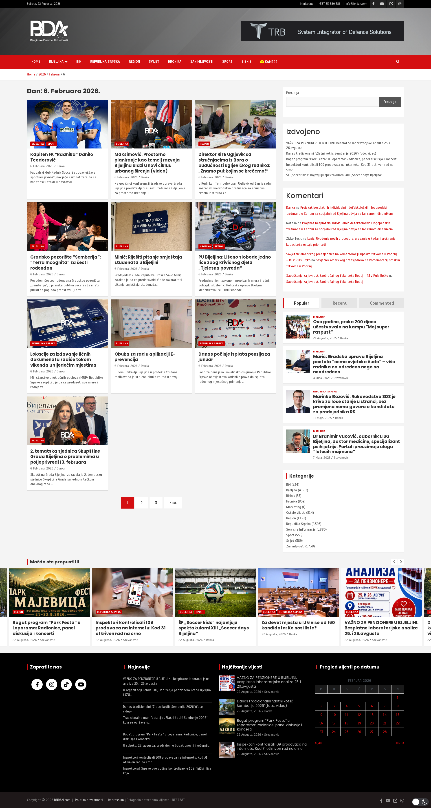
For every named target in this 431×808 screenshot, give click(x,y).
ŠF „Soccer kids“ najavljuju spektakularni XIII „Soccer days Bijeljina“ (334, 175)
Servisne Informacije (301, 529)
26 (359, 732)
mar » (400, 743)
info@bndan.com (356, 4)
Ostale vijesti (295, 513)
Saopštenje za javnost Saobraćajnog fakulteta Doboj (324, 282)
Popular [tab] (301, 303)
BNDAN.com (62, 800)
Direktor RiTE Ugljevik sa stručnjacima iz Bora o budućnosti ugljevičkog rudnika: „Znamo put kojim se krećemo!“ (234, 162)
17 (334, 723)
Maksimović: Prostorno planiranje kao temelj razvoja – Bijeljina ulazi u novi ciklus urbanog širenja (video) (149, 162)
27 (372, 732)
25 (346, 732)
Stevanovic (341, 378)
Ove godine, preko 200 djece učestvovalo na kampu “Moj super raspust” (351, 327)
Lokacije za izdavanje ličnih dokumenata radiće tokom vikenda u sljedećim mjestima (63, 359)
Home (35, 62)
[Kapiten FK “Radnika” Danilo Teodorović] (67, 124)
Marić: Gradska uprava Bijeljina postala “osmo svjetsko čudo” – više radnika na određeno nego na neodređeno (354, 364)
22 (398, 723)
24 (334, 732)
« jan (318, 743)
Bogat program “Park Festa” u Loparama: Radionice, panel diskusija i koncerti (341, 159)
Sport (227, 62)
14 (385, 715)
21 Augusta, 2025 (325, 338)
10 (334, 715)
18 (346, 723)
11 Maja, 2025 (322, 418)
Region (134, 62)
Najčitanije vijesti (242, 667)
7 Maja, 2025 (321, 458)
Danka (61, 166)
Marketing (306, 4)
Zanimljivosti (201, 62)
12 (359, 715)
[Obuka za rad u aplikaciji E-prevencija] (151, 323)
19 (359, 723)
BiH (78, 62)
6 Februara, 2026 (41, 166)
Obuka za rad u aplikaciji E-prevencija (144, 357)
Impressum (116, 800)
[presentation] (394, 562)
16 (321, 723)
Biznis (246, 62)
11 (346, 715)
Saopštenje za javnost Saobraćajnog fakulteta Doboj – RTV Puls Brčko (337, 276)
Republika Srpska (105, 62)
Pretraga (292, 93)
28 (385, 732)
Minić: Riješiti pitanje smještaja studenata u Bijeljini (148, 260)
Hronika (174, 62)
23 (321, 732)
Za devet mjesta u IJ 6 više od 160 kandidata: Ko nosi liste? (298, 625)
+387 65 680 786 (330, 4)
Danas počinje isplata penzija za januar (234, 357)
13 (372, 715)
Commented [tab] (382, 303)
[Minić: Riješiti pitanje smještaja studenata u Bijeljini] (151, 226)
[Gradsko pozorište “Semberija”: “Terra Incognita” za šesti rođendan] (67, 226)
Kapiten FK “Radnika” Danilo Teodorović (61, 157)
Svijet (154, 62)
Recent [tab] (339, 303)
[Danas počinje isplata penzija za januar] (235, 323)
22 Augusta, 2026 (25, 640)
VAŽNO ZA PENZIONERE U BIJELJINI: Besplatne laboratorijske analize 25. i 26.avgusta (381, 628)
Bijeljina (56, 62)
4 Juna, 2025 (321, 378)
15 (397, 715)
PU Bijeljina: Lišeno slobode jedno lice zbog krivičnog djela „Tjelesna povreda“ (234, 262)
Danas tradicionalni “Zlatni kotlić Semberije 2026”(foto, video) (331, 153)
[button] (420, 802)
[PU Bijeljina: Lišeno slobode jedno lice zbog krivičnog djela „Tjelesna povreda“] (235, 226)
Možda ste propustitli (54, 562)
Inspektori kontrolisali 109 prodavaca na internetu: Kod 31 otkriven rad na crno (131, 628)
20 (372, 723)
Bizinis (290, 496)
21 (385, 723)
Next (172, 503)
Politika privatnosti (89, 800)
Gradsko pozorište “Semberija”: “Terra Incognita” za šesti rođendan (65, 262)
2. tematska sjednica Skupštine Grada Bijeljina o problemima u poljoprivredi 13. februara (65, 456)
